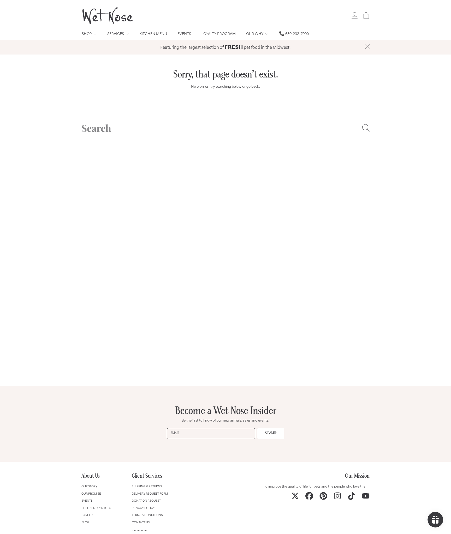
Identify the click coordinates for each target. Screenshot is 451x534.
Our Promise (91, 493)
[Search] (366, 128)
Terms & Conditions (147, 515)
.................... (139, 529)
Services (116, 33)
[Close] (367, 47)
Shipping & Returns (147, 486)
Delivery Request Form (150, 493)
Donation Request (146, 500)
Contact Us (141, 522)
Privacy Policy (143, 508)
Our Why (255, 33)
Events (86, 500)
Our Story (89, 486)
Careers (87, 515)
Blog (85, 522)
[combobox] (225, 128)
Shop (87, 33)
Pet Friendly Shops (96, 508)
